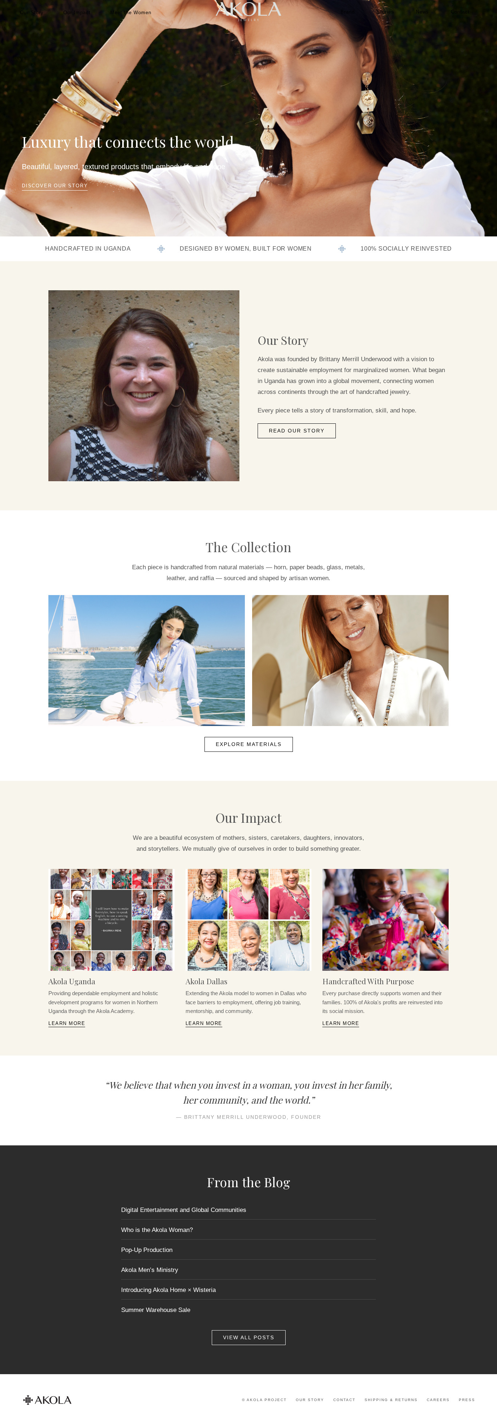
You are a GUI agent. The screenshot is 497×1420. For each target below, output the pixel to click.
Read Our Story (297, 431)
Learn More (66, 1023)
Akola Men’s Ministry (149, 1270)
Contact (460, 12)
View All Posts (248, 1337)
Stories (385, 12)
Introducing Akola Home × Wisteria (168, 1290)
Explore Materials (249, 744)
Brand (348, 12)
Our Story (32, 12)
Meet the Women (130, 12)
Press (467, 1400)
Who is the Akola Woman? (157, 1229)
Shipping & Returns (391, 1400)
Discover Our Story (55, 185)
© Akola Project (264, 1400)
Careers (438, 1400)
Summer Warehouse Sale (155, 1310)
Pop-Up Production (146, 1250)
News (422, 12)
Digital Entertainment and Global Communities (183, 1209)
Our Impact (77, 12)
